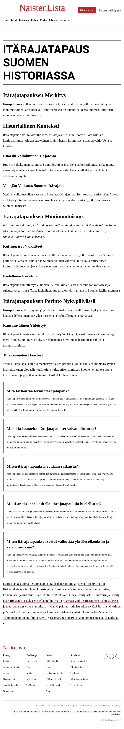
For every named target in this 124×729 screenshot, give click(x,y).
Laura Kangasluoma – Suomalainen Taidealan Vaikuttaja (39, 583)
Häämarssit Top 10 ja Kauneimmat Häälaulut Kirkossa (84, 618)
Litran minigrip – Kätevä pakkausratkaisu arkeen (57, 606)
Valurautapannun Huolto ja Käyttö (25, 618)
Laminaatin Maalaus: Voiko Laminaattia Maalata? (78, 612)
